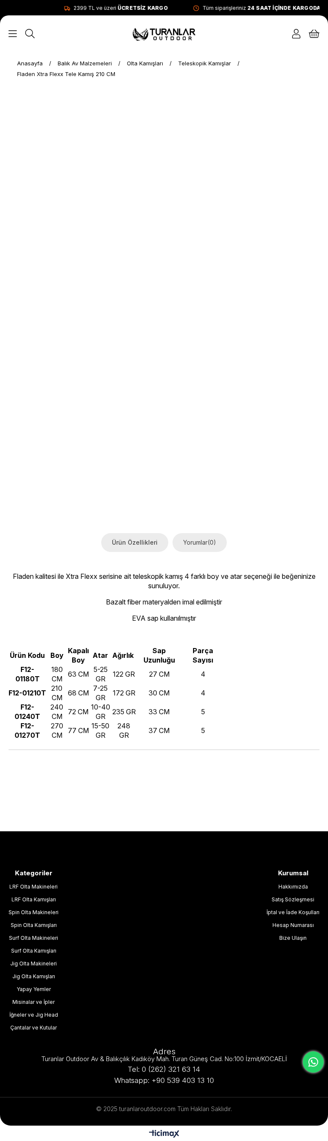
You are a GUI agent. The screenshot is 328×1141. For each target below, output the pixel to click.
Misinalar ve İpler (33, 1002)
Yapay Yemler (34, 989)
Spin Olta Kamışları (34, 925)
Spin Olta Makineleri (34, 912)
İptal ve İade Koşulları (292, 912)
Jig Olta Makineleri (33, 963)
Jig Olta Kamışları (33, 976)
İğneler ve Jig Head (33, 1015)
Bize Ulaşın (293, 938)
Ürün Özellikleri (135, 542)
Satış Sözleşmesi (293, 899)
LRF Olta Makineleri (33, 886)
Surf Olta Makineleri (33, 938)
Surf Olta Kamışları (33, 950)
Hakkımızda (293, 886)
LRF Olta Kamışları (34, 899)
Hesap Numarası (293, 925)
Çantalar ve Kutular (33, 1027)
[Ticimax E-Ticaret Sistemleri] (164, 1134)
